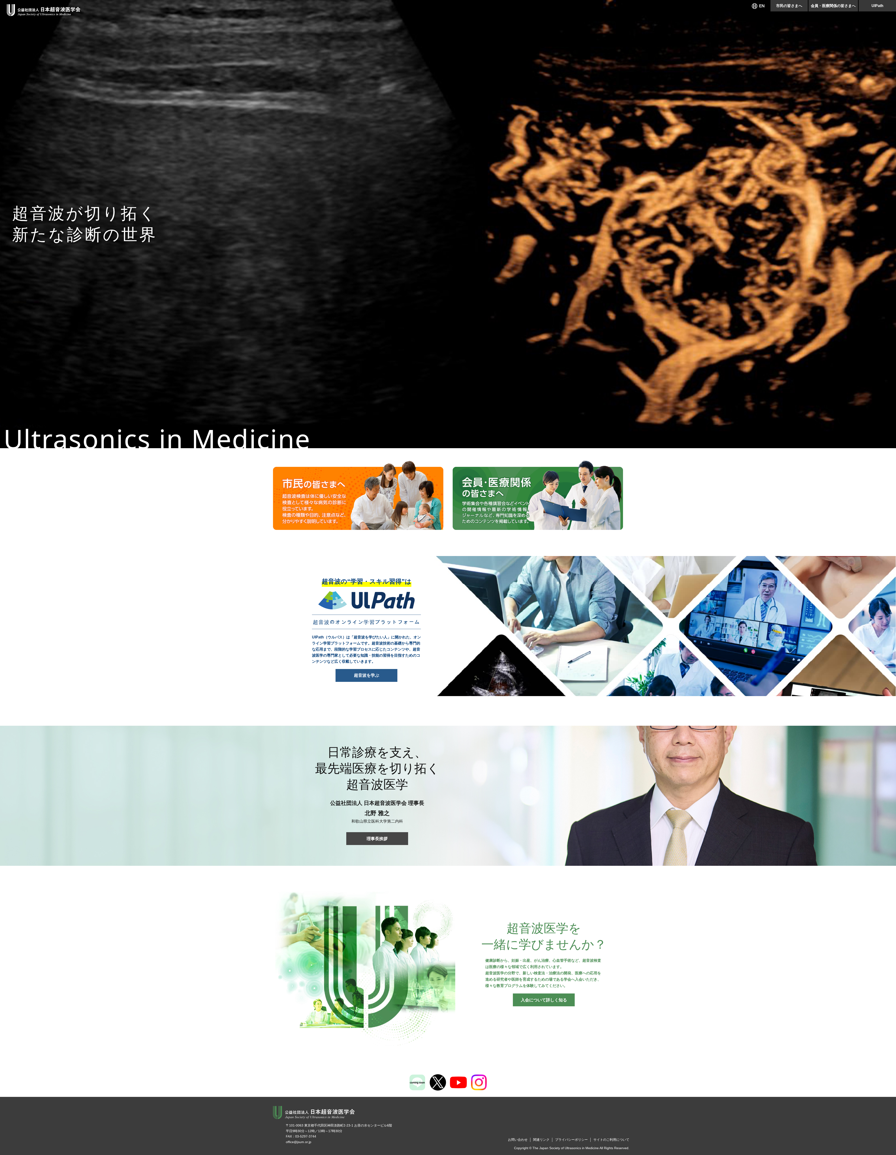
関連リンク (541, 1139)
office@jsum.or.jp (298, 1142)
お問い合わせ (518, 1139)
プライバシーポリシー (571, 1139)
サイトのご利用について (611, 1139)
